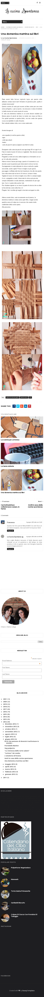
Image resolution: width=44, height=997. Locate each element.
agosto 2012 (9, 734)
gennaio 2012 (10, 774)
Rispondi (10, 530)
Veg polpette (10, 748)
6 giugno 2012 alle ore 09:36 (34, 536)
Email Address (21, 660)
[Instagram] (39, 2)
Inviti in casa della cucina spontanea (19, 758)
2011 (5, 778)
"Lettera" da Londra (12, 753)
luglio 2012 (9, 737)
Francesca (11, 522)
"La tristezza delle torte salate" (17, 751)
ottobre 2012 (10, 729)
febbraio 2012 (10, 772)
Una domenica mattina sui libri (12, 493)
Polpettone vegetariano (21, 868)
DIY (37, 27)
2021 (5, 699)
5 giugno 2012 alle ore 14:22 (34, 522)
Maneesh (14, 879)
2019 (5, 704)
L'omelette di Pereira (13, 756)
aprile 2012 (9, 767)
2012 (5, 722)
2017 (5, 709)
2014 (5, 717)
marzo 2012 (9, 769)
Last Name (6, 674)
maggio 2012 (10, 764)
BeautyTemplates (28, 991)
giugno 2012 (9, 739)
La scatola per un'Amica (10, 440)
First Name (6, 667)
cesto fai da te (29, 27)
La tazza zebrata (7, 466)
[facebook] (37, 2)
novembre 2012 (11, 726)
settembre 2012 (11, 732)
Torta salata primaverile (20, 891)
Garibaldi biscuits (18, 903)
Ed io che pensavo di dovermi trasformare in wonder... (22, 742)
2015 (5, 714)
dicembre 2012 (10, 724)
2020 (5, 702)
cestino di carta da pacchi (14, 27)
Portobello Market (12, 746)
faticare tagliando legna (22, 99)
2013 (5, 719)
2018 (5, 707)
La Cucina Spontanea (14, 537)
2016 (5, 712)
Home (2, 27)
